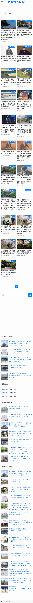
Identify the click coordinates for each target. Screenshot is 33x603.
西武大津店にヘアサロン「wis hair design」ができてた (18, 407)
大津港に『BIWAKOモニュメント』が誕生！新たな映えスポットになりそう (19, 554)
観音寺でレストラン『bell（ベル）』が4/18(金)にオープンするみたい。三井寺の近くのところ (20, 588)
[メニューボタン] (2, 2)
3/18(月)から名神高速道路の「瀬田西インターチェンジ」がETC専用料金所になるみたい (20, 547)
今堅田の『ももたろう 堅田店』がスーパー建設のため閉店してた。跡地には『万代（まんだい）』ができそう (20, 580)
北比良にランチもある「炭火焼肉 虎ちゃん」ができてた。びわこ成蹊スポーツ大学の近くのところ (20, 433)
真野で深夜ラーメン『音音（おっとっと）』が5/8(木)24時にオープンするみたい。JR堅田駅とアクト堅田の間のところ (20, 563)
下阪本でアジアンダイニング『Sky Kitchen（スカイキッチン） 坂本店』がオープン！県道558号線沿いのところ (20, 523)
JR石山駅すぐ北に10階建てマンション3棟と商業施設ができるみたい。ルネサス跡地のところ (20, 375)
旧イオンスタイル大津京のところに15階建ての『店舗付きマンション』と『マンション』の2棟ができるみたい (20, 343)
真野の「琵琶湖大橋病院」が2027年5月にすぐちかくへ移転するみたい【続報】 (20, 350)
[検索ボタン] (31, 2)
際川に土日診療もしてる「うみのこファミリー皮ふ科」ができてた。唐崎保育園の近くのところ (20, 539)
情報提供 (4, 389)
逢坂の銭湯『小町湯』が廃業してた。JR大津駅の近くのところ (20, 366)
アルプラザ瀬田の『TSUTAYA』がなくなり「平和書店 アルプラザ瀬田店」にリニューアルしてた (20, 458)
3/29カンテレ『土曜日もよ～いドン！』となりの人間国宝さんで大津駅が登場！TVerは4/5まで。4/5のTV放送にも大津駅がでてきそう (20, 572)
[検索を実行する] (30, 295)
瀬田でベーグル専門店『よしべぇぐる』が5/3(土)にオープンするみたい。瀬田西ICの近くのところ (20, 359)
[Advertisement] (16, 315)
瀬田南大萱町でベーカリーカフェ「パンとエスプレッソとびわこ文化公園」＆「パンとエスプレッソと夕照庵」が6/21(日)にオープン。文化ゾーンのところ (20, 450)
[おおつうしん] (16, 2)
